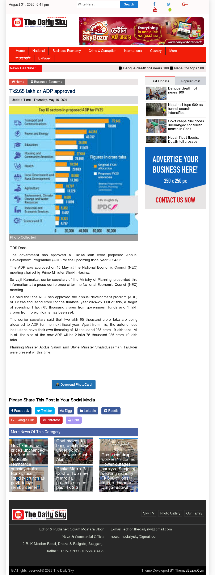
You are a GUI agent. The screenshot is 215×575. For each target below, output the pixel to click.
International (133, 51)
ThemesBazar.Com (189, 570)
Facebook (21, 411)
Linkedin (89, 411)
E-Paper (44, 58)
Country (156, 51)
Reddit (112, 411)
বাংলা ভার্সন (23, 58)
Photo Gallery (170, 513)
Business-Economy (66, 51)
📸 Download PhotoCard (74, 384)
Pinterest (53, 420)
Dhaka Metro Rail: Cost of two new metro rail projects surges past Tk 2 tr (73, 478)
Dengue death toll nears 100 (139, 68)
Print (75, 420)
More (173, 51)
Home (20, 51)
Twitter (46, 411)
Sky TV (148, 513)
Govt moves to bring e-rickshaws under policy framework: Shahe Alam (73, 450)
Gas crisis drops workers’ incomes (118, 457)
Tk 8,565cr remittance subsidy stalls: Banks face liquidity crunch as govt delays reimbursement (28, 473)
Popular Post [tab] (191, 81)
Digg (68, 411)
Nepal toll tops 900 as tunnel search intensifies (185, 109)
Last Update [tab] (160, 81)
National (39, 51)
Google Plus (25, 420)
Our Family (194, 513)
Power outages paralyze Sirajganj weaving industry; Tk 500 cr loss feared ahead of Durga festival (118, 476)
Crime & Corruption (102, 51)
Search (129, 4)
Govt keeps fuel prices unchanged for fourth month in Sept (28, 452)
